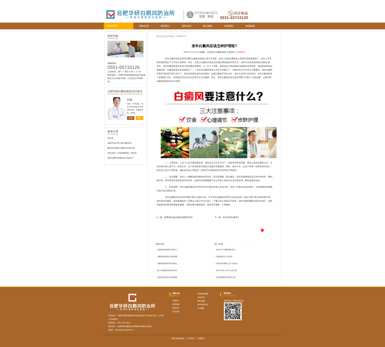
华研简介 (176, 301)
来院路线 (250, 26)
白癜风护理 (180, 36)
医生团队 (208, 26)
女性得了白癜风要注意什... (226, 250)
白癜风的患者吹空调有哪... (167, 257)
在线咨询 (201, 297)
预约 (139, 118)
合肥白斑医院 (168, 36)
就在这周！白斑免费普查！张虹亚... (123, 153)
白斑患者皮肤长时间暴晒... (167, 277)
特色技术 (176, 308)
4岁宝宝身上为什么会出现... (227, 270)
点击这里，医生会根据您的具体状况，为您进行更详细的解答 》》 (223, 232)
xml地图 (200, 308)
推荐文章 (113, 131)
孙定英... (111, 138)
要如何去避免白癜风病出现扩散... (122, 148)
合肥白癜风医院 (177, 338)
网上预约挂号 (202, 305)
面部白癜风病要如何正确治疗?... (121, 158)
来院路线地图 (202, 294)
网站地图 (201, 301)
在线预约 (229, 26)
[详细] (134, 113)
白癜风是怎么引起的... (224, 257)
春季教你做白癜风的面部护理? (178, 217)
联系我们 (227, 293)
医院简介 (165, 26)
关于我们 (190, 338)
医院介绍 (176, 293)
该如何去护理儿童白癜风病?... (120, 143)
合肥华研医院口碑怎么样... (226, 277)
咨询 (130, 118)
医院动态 (186, 26)
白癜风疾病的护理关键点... (167, 263)
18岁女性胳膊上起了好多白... (227, 263)
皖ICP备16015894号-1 (125, 330)
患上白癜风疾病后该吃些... (167, 270)
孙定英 (131, 99)
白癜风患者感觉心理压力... (167, 250)
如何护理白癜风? (231, 217)
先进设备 (176, 311)
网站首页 (144, 26)
